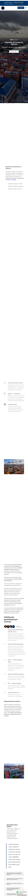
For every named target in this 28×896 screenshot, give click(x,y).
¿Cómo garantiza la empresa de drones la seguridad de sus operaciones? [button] (13, 888)
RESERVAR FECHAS (19, 4)
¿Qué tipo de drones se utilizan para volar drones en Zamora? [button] (14, 879)
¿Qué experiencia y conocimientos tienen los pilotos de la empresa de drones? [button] (14, 873)
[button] (26, 7)
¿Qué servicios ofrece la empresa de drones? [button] (14, 884)
